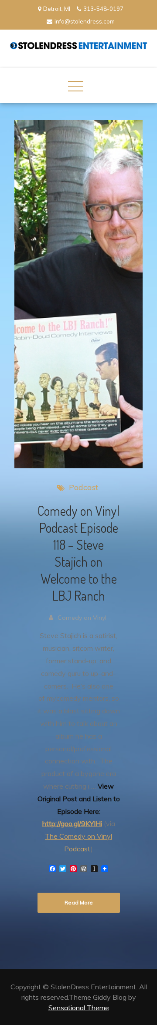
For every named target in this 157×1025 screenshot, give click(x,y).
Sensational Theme (78, 1007)
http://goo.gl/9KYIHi (72, 823)
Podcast (83, 487)
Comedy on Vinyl (82, 618)
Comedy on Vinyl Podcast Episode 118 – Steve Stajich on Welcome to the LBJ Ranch (78, 553)
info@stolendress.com (85, 21)
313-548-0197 (103, 8)
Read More (79, 902)
